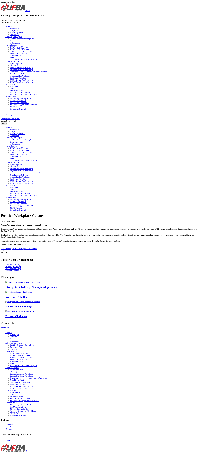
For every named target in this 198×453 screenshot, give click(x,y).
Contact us (9, 113)
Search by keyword (8, 121)
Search (4, 123)
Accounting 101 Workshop (20, 76)
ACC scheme (15, 43)
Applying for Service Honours (21, 51)
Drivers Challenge (12, 271)
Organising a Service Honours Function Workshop (28, 72)
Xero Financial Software (19, 74)
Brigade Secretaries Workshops (21, 70)
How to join (14, 28)
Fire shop (9, 115)
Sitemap (8, 440)
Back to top (5, 327)
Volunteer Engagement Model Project (23, 105)
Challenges (14, 66)
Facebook (9, 425)
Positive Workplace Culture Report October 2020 (19, 249)
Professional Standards (18, 109)
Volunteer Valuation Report (20, 92)
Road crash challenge (13, 269)
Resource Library (16, 90)
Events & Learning (12, 61)
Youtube (9, 429)
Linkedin (9, 427)
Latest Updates (11, 84)
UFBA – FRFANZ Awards (20, 49)
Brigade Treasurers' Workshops (21, 68)
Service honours (11, 45)
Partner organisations (17, 33)
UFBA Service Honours (19, 47)
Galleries (13, 88)
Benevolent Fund (16, 41)
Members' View (11, 96)
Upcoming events (16, 64)
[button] (10, 119)
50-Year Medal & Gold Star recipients (23, 59)
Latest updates (15, 86)
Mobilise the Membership (19, 103)
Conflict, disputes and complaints (22, 39)
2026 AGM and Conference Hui (22, 80)
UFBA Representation (18, 101)
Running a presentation (18, 53)
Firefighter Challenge (13, 265)
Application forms (16, 55)
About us (9, 26)
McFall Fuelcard (16, 107)
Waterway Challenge (13, 267)
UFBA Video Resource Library (21, 82)
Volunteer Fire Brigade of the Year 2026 (24, 94)
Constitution (14, 35)
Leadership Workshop (18, 78)
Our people (14, 31)
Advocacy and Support (14, 37)
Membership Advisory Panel (20, 99)
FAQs (12, 57)
